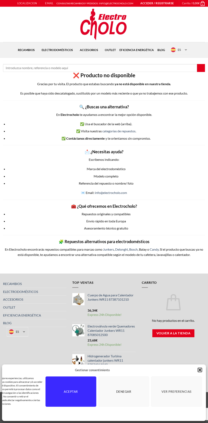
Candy (154, 249)
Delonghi (121, 249)
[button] (200, 370)
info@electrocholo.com (111, 193)
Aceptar (71, 391)
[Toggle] (63, 283)
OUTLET (110, 50)
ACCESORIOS (89, 50)
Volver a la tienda (173, 333)
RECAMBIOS (26, 50)
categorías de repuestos (118, 131)
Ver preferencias (176, 391)
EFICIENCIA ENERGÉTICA (136, 50)
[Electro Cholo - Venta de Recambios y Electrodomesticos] (104, 24)
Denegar (123, 391)
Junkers (108, 249)
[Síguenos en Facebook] (5, 3)
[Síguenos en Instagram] (9, 3)
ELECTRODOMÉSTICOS (57, 50)
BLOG (161, 50)
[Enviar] (201, 68)
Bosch (133, 249)
